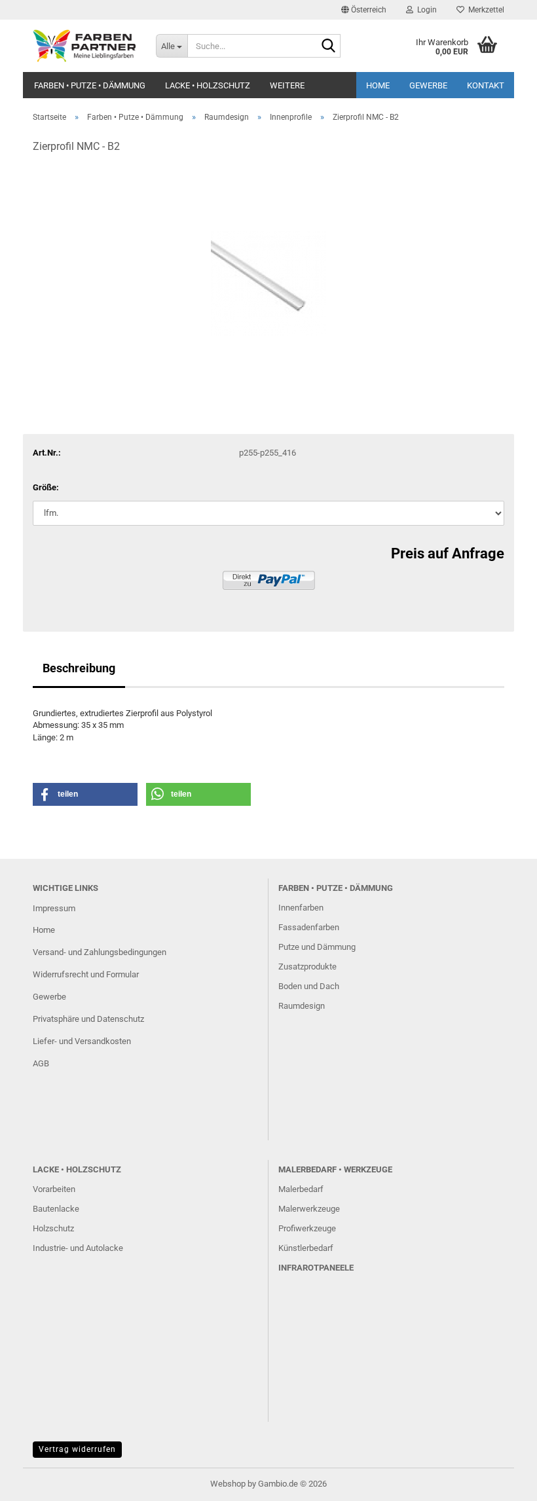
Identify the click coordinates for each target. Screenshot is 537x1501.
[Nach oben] (501, 1481)
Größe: (46, 487)
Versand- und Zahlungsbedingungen (99, 952)
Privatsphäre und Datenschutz (88, 1019)
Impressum (54, 908)
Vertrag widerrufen (77, 1449)
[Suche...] (328, 46)
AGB (41, 1063)
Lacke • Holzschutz (207, 85)
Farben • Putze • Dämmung (89, 85)
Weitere (287, 85)
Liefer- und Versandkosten (82, 1041)
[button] (363, 10)
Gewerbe (428, 85)
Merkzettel (484, 9)
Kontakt (485, 85)
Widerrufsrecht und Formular (86, 974)
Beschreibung (79, 668)
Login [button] (425, 9)
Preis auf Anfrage (447, 553)
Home (378, 85)
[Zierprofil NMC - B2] (268, 263)
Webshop (228, 1484)
